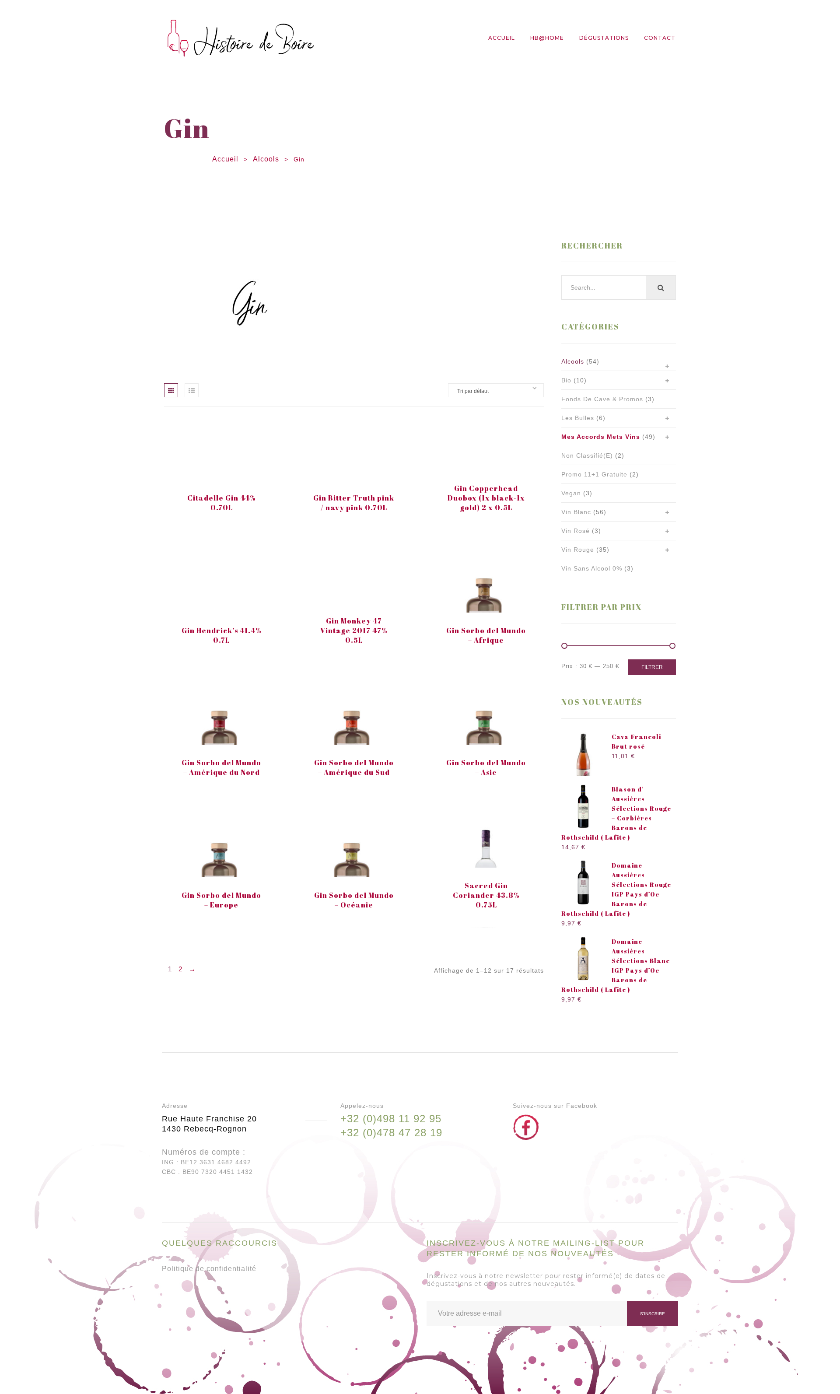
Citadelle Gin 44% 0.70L (221, 502)
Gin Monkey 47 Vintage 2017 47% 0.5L (354, 630)
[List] (192, 390)
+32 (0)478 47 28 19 (391, 1132)
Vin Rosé (575, 530)
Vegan (571, 493)
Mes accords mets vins (600, 436)
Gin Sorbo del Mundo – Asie (486, 767)
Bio (566, 380)
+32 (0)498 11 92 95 (390, 1118)
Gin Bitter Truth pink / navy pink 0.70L (353, 502)
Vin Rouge (577, 549)
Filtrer (652, 667)
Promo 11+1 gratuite (594, 474)
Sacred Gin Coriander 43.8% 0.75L (486, 895)
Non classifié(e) (587, 455)
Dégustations (604, 38)
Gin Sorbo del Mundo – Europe (221, 900)
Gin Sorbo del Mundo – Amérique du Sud (354, 767)
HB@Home (547, 38)
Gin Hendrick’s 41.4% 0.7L (222, 635)
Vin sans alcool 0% (591, 568)
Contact (660, 38)
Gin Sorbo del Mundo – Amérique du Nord (221, 767)
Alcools (266, 159)
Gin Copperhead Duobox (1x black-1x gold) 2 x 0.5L (486, 497)
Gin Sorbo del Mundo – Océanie (354, 900)
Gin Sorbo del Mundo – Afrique (486, 635)
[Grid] (171, 390)
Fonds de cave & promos (602, 399)
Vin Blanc (576, 511)
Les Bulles (577, 417)
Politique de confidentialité (209, 1268)
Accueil (501, 38)
